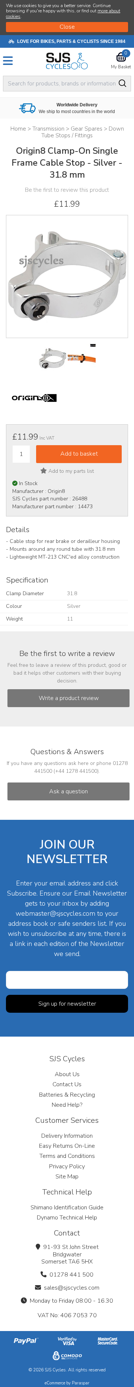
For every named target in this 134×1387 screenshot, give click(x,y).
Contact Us (67, 1084)
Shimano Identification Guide (67, 1207)
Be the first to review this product (67, 190)
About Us (67, 1074)
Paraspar (80, 1383)
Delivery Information (67, 1136)
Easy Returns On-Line (67, 1146)
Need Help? (67, 1105)
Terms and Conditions (67, 1156)
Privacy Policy (67, 1166)
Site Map (67, 1176)
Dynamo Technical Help (67, 1217)
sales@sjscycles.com (71, 1288)
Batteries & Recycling (67, 1095)
